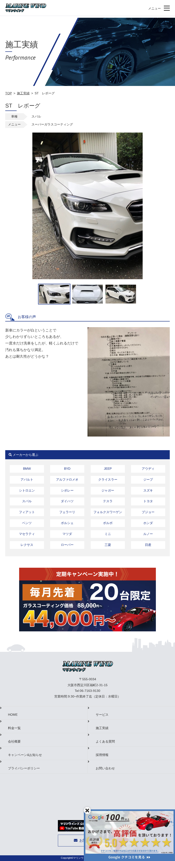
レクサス (27, 545)
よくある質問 (105, 741)
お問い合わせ (105, 768)
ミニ (108, 534)
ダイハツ (67, 501)
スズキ (148, 490)
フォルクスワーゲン (107, 512)
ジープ (148, 479)
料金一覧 (14, 728)
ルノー (148, 534)
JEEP (108, 468)
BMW (27, 468)
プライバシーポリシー (24, 768)
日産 (148, 545)
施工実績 (23, 93)
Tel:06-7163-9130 (87, 691)
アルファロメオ (67, 479)
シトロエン (27, 490)
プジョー (148, 512)
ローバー (67, 545)
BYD (67, 468)
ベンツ (27, 523)
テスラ (108, 501)
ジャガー (107, 490)
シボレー (67, 490)
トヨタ (148, 501)
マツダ (67, 534)
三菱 (108, 545)
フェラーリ (67, 512)
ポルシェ (67, 523)
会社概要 (14, 741)
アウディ (148, 468)
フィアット (27, 512)
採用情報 (102, 755)
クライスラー (107, 479)
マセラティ (27, 534)
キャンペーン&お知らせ (25, 755)
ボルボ (108, 523)
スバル (27, 501)
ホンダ (148, 523)
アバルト (27, 479)
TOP (8, 93)
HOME (13, 714)
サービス (102, 714)
